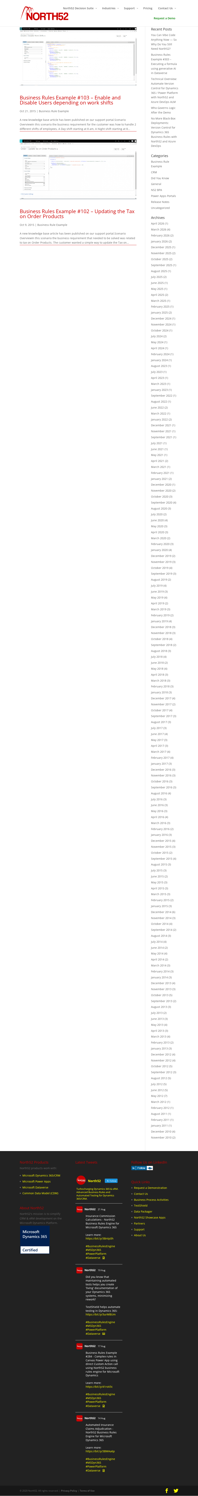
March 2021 (158, 467)
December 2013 (161, 983)
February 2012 (160, 1108)
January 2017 (159, 763)
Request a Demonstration (150, 1188)
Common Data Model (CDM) (40, 1193)
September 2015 (161, 858)
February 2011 (160, 1120)
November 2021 (161, 431)
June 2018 (157, 662)
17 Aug (101, 1346)
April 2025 (157, 295)
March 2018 (158, 680)
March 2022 (158, 413)
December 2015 (161, 841)
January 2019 (159, 621)
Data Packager (143, 1211)
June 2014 (157, 947)
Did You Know (160, 178)
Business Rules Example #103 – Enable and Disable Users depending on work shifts (70, 100)
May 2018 (157, 668)
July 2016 (157, 799)
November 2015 (161, 846)
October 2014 (159, 924)
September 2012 (161, 1072)
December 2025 (161, 247)
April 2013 (157, 1031)
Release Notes (160, 202)
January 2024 (159, 360)
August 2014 (159, 936)
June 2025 (157, 283)
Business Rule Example (54, 111)
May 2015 (157, 882)
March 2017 (158, 751)
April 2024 (157, 348)
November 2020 (161, 490)
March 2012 (158, 1102)
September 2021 (161, 437)
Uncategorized (160, 208)
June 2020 (157, 520)
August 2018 (159, 651)
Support (139, 1229)
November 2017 (161, 704)
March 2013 (158, 1036)
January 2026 (159, 241)
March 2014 (158, 965)
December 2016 (161, 769)
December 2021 (161, 425)
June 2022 (157, 407)
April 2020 (157, 532)
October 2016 (159, 781)
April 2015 (157, 888)
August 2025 (159, 271)
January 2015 (159, 906)
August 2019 (159, 579)
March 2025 (158, 301)
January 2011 (159, 1125)
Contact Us (141, 1194)
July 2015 (157, 870)
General (156, 184)
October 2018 (159, 639)
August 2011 (159, 1114)
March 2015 (158, 894)
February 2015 (160, 900)
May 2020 (157, 526)
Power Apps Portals (163, 196)
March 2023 (158, 384)
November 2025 (161, 253)
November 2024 (161, 324)
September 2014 (161, 930)
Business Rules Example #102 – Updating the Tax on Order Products (77, 214)
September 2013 (161, 1001)
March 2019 (158, 609)
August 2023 (159, 366)
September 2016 (161, 787)
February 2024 (160, 354)
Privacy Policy (69, 1490)
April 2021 (157, 461)
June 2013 (157, 1019)
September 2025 (161, 265)
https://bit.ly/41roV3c (99, 1386)
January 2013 (159, 1048)
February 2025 (160, 306)
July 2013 (157, 1013)
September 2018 (161, 645)
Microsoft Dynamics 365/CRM (41, 1175)
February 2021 (160, 473)
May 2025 (157, 289)
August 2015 (159, 864)
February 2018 (160, 686)
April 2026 (157, 223)
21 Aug (101, 1209)
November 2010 (161, 1137)
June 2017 (157, 734)
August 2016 (159, 793)
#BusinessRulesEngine (100, 1246)
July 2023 (157, 372)
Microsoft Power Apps (36, 1181)
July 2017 (157, 728)
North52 (90, 1209)
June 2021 (157, 449)
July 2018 (157, 656)
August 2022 (159, 401)
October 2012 (159, 1066)
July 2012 (157, 1084)
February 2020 (160, 544)
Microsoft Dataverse (35, 1187)
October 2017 (159, 710)
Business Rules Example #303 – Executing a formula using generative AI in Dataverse (164, 64)
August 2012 (159, 1078)
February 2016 (160, 829)
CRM (154, 172)
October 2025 (159, 259)
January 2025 (159, 312)
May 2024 (157, 342)
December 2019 (161, 556)
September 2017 (161, 716)
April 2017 (157, 746)
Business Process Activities (151, 1199)
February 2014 (160, 971)
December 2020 (161, 484)
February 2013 (160, 1042)
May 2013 (157, 1025)
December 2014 (161, 912)
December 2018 (161, 627)
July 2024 (157, 336)
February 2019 (160, 615)
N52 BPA (156, 190)
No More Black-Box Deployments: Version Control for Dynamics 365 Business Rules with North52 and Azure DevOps (164, 132)
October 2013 (159, 995)
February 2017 (160, 757)
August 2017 (159, 722)
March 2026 (158, 229)
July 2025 (157, 277)
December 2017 (161, 698)
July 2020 (157, 514)
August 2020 (159, 508)
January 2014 (159, 977)
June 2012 (157, 1090)
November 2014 (161, 918)
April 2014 (157, 959)
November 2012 (161, 1060)
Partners (139, 1223)
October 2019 (159, 568)
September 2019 (161, 573)
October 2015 (159, 852)
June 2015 (157, 876)
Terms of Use (87, 1490)
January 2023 (159, 390)
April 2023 (157, 378)
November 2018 (161, 633)
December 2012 (161, 1054)
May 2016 (157, 811)
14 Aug (101, 1418)
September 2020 (161, 502)
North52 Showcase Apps (150, 1217)
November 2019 (161, 562)
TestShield (141, 1205)
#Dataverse (93, 1258)
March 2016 (158, 823)
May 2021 (157, 455)
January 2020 (159, 550)
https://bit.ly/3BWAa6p (100, 1451)
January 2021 (159, 479)
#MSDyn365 (93, 1250)
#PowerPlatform (96, 1253)
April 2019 (157, 603)
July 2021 (157, 443)
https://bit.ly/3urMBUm (101, 1314)
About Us (140, 1235)
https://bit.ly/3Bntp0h (100, 1238)
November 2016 (161, 775)
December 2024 (161, 318)
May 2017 (157, 740)
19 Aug (101, 1270)
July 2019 (157, 585)
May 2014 (157, 953)
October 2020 (159, 496)
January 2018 (159, 692)
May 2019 (157, 597)
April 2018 (157, 674)
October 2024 (159, 330)
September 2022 (161, 395)
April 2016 (157, 817)
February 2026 (160, 235)
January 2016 (159, 835)
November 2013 (161, 989)
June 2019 (157, 591)
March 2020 (158, 538)
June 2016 (157, 805)
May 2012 (157, 1096)
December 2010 (161, 1131)
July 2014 (157, 942)
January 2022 (159, 419)
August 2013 (159, 1007)
